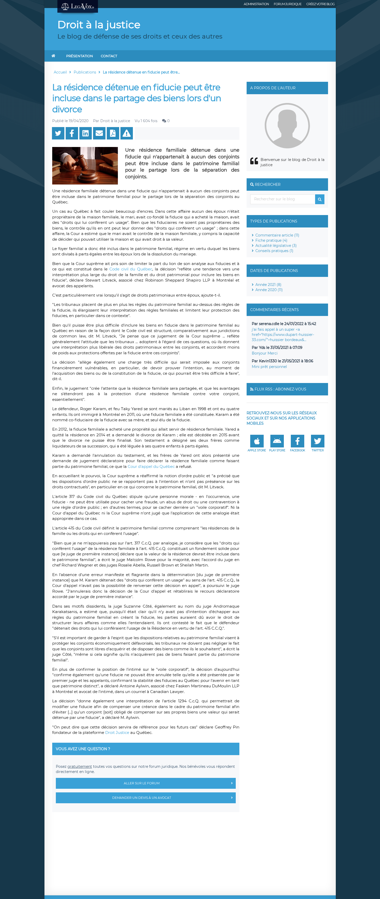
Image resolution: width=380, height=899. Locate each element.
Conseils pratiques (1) (274, 250)
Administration (256, 4)
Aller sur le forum (141, 783)
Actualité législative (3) (276, 245)
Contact (109, 56)
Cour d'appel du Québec (151, 466)
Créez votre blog (320, 4)
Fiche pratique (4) (271, 240)
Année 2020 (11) (269, 290)
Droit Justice (117, 732)
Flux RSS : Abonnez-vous (280, 389)
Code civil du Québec (130, 269)
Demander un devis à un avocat (141, 798)
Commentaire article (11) (277, 235)
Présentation (79, 56)
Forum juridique (287, 4)
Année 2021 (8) (268, 284)
